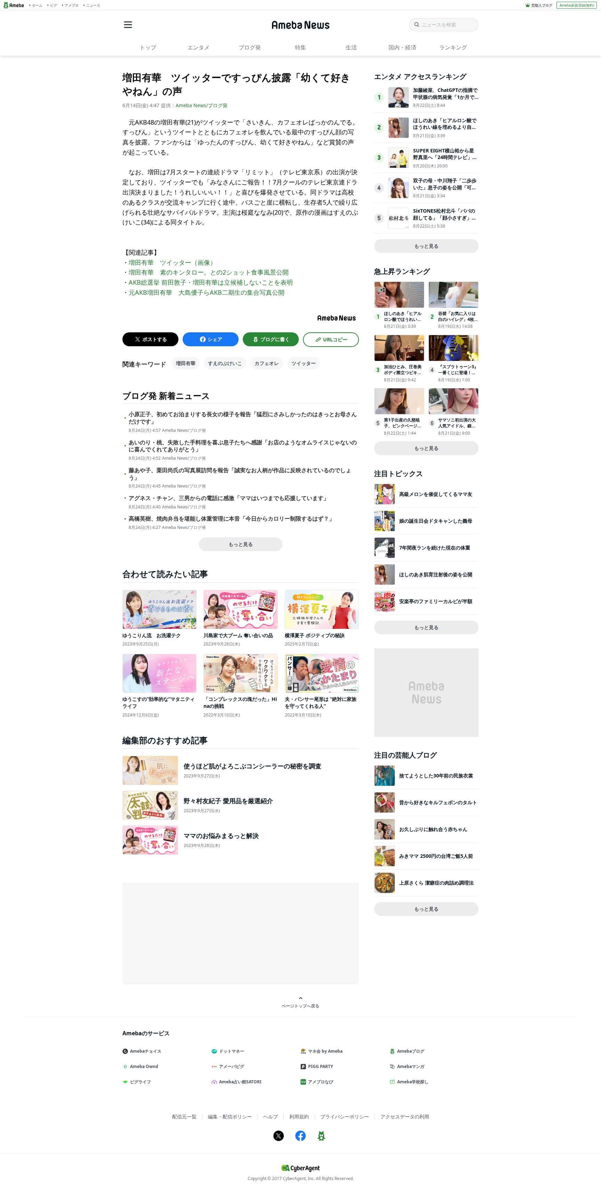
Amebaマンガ (410, 1066)
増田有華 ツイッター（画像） (172, 262)
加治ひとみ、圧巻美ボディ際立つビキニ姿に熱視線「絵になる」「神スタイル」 (403, 375)
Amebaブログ (410, 1051)
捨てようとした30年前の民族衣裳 (436, 775)
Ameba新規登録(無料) (577, 5)
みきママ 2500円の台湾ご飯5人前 (436, 856)
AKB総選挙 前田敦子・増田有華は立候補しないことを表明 (211, 282)
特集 (300, 47)
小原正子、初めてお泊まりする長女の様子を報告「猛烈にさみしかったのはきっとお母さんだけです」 (243, 418)
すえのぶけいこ (225, 363)
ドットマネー (231, 1051)
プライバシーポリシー (344, 1116)
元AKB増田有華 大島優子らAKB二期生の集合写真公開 (207, 292)
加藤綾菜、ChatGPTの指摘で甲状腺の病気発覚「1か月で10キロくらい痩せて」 (445, 97)
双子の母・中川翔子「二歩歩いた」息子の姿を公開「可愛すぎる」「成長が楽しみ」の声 (444, 190)
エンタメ (198, 47)
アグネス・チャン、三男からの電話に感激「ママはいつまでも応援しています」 (229, 498)
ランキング (453, 47)
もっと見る (241, 544)
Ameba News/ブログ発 (201, 105)
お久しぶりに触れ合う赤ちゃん (433, 829)
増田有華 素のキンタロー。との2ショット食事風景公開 (209, 272)
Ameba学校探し (412, 1082)
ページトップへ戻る (300, 1005)
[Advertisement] (185, 932)
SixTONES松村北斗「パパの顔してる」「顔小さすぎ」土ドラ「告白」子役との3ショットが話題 (444, 221)
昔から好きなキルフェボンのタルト (438, 802)
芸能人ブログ (541, 5)
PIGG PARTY (320, 1066)
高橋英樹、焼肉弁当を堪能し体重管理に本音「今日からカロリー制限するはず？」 (232, 518)
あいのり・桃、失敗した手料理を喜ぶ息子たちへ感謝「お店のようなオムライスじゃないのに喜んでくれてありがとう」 (243, 446)
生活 (351, 47)
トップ (147, 47)
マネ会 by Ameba (325, 1051)
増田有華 (185, 363)
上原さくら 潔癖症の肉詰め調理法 (436, 882)
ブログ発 (250, 47)
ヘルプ (270, 1116)
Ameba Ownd (144, 1066)
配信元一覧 (184, 1116)
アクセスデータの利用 (404, 1116)
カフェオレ (267, 363)
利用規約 (299, 1116)
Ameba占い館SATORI (240, 1082)
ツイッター (303, 363)
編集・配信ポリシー (230, 1116)
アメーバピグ (231, 1066)
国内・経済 (402, 47)
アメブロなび (320, 1082)
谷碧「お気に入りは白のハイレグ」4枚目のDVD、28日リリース (458, 322)
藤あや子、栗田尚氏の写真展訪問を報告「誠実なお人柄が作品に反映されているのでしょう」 (240, 474)
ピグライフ (140, 1082)
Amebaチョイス (145, 1051)
